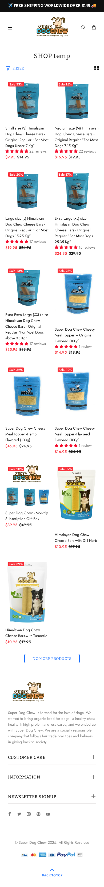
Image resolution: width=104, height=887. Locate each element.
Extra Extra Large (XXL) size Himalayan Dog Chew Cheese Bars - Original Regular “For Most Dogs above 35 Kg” (26, 326)
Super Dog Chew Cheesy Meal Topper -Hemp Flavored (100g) (25, 434)
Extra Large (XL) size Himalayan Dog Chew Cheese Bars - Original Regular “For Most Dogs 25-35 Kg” (74, 230)
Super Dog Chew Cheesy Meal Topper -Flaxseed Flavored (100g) (75, 434)
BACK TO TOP (52, 875)
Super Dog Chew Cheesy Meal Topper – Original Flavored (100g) (75, 335)
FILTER (18, 68)
